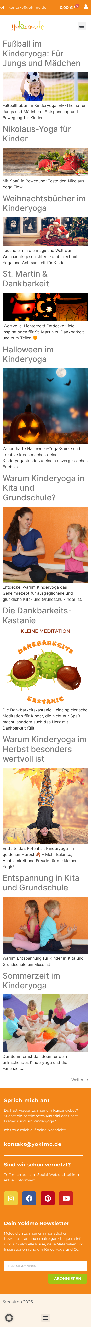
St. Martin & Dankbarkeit (26, 278)
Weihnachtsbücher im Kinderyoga (44, 203)
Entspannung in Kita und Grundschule (41, 882)
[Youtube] (66, 1198)
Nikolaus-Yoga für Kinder (37, 133)
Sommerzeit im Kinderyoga (31, 980)
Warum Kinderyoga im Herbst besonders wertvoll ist (45, 749)
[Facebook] (29, 1198)
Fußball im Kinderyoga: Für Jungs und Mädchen (42, 53)
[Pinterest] (48, 1198)
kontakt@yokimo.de (32, 1144)
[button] (82, 26)
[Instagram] (11, 1198)
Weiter (79, 1079)
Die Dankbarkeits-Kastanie (37, 615)
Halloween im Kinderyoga (28, 354)
